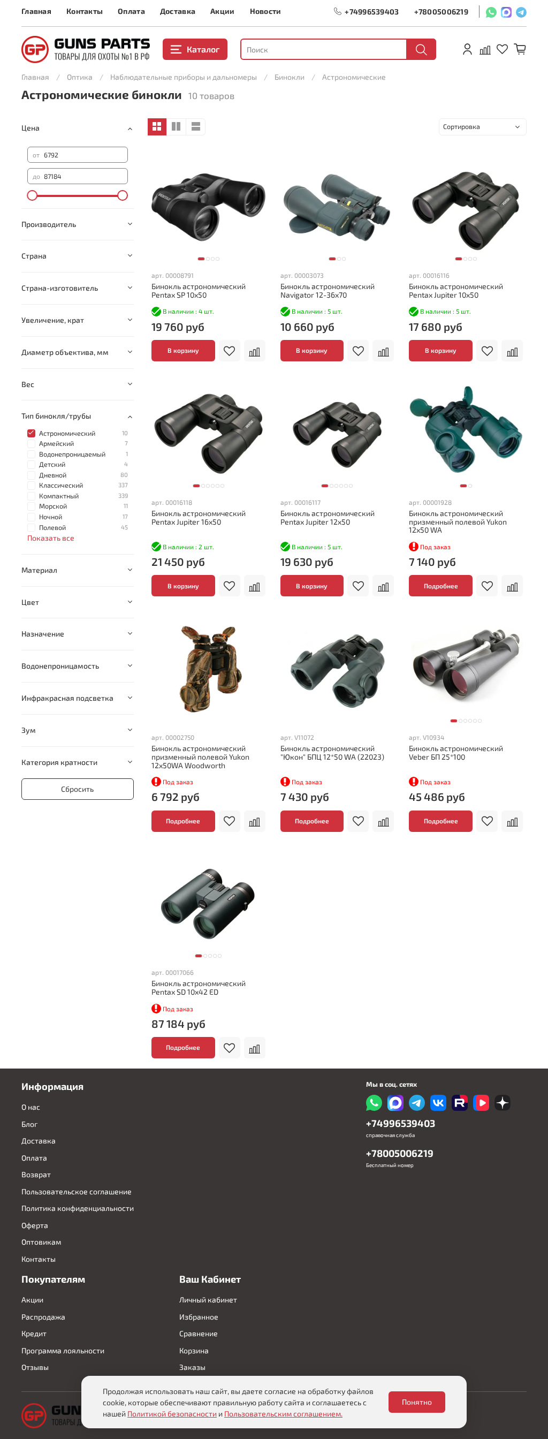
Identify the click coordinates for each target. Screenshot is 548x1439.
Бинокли (290, 76)
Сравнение (198, 1333)
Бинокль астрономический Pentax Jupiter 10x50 (456, 290)
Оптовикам (41, 1241)
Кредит (34, 1333)
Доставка (177, 11)
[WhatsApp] (491, 11)
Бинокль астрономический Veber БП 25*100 (456, 752)
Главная (36, 11)
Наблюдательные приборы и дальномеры (183, 76)
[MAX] (506, 11)
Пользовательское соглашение (76, 1191)
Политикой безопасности (172, 1413)
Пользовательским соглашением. (283, 1413)
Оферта (34, 1225)
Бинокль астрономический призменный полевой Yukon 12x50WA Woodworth (200, 757)
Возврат (36, 1174)
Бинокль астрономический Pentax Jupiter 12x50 (327, 517)
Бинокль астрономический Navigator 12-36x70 (327, 290)
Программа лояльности (62, 1350)
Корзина (194, 1350)
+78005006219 (441, 11)
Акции (222, 11)
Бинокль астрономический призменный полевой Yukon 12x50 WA (458, 522)
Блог (29, 1124)
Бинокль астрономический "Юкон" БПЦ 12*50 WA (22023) (332, 752)
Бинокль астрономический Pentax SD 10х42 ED (198, 987)
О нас (30, 1106)
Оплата (131, 11)
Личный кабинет (208, 1299)
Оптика (80, 76)
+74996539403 (372, 11)
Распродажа (43, 1316)
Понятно (417, 1401)
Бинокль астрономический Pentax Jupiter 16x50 (198, 517)
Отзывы (35, 1367)
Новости (265, 11)
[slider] (33, 195)
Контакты (84, 11)
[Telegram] (521, 11)
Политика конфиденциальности (77, 1208)
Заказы (192, 1367)
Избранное (198, 1316)
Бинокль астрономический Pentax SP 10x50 (198, 290)
